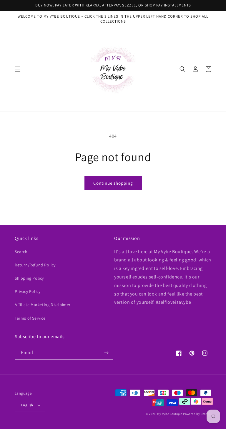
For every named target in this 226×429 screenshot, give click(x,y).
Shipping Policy (29, 278)
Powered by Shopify (197, 414)
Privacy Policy (27, 291)
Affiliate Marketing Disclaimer (43, 304)
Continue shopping (113, 183)
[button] (17, 69)
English (27, 405)
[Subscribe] (106, 353)
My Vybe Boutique (169, 414)
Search (21, 251)
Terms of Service (30, 318)
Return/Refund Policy (35, 265)
